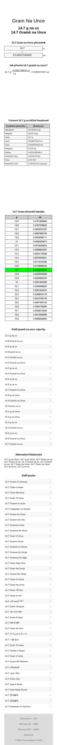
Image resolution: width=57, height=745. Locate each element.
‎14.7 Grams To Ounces (16, 482)
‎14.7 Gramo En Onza (15, 514)
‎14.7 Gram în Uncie (14, 579)
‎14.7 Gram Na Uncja (15, 568)
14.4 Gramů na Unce (15, 373)
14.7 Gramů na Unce (15, 390)
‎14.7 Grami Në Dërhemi (16, 661)
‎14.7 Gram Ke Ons (14, 628)
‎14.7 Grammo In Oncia (16, 547)
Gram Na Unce (28, 20)
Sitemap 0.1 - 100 (28, 718)
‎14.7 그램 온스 (12, 639)
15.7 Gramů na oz (13, 444)
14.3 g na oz (11, 368)
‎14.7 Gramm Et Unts (15, 519)
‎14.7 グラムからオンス (16, 634)
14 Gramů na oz (13, 352)
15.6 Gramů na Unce (15, 438)
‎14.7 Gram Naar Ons (15, 563)
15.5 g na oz (11, 433)
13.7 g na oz (11, 335)
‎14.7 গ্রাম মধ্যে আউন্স (13, 612)
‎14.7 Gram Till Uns (14, 590)
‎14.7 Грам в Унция (14, 487)
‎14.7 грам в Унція (13, 684)
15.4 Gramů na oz (13, 428)
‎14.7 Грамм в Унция (15, 650)
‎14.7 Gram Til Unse (14, 498)
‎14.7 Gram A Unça (14, 617)
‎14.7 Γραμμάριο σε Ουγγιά (17, 509)
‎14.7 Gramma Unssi (14, 525)
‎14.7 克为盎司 (11, 695)
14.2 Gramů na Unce (15, 363)
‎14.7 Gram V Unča (14, 656)
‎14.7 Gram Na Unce (14, 492)
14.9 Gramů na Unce (15, 400)
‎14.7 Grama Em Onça (15, 574)
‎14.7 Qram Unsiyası (14, 606)
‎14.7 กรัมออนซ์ (12, 667)
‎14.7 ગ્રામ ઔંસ (12, 673)
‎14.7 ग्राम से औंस (12, 623)
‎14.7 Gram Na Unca (14, 585)
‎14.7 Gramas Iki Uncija (16, 552)
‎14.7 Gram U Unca (14, 536)
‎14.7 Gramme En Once (16, 530)
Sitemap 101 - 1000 (28, 724)
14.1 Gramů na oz (13, 357)
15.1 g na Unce (12, 411)
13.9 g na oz (11, 346)
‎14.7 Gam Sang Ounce (16, 689)
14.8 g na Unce (12, 395)
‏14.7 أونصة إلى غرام (14, 601)
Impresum (28, 735)
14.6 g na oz (11, 384)
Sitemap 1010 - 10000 (28, 729)
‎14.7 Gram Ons (12, 679)
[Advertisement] (28, 7)
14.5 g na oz (11, 379)
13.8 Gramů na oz (13, 341)
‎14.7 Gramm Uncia (14, 541)
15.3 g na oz (11, 422)
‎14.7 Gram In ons (13, 595)
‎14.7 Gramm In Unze (15, 503)
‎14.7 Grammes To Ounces (17, 706)
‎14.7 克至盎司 (11, 701)
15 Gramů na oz (13, 406)
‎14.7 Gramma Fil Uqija (16, 557)
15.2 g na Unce (12, 417)
